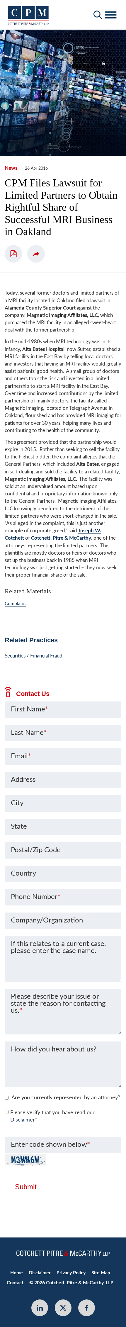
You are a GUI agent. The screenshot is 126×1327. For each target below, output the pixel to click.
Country (23, 873)
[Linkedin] (39, 1307)
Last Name (28, 732)
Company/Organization (47, 920)
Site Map (100, 1272)
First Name (29, 709)
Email (21, 756)
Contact (15, 1282)
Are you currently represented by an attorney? (65, 1097)
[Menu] (111, 15)
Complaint (15, 603)
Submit (26, 1186)
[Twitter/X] (63, 1307)
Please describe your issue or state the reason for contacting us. (58, 1003)
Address (23, 779)
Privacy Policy (71, 1272)
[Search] (97, 15)
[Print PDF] (13, 254)
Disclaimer (22, 1120)
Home (16, 1272)
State (19, 826)
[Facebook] (86, 1307)
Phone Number (35, 896)
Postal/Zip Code (36, 850)
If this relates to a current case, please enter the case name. (58, 947)
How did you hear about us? (53, 1049)
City (17, 803)
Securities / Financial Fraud (33, 655)
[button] (36, 254)
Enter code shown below (50, 1144)
